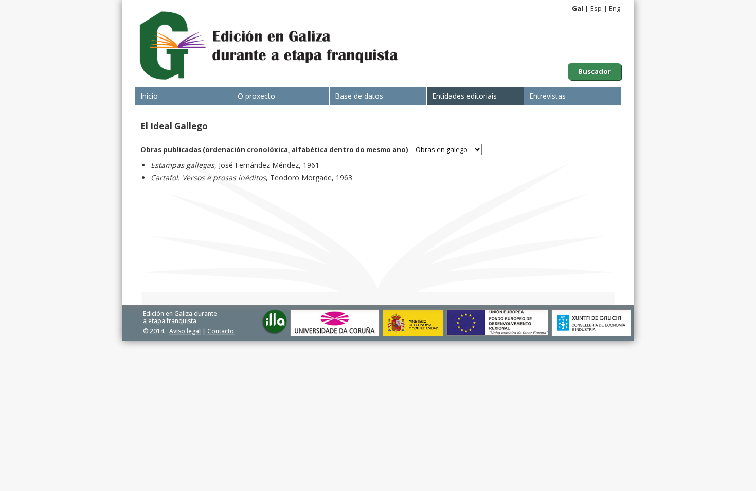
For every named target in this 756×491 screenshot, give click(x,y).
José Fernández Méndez (259, 165)
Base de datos (359, 96)
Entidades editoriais (464, 96)
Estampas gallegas (182, 165)
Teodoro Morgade (301, 177)
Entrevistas (547, 96)
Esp (596, 8)
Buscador (594, 71)
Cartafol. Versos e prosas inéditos (208, 177)
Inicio (149, 96)
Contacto (220, 331)
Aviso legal (185, 331)
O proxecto (256, 96)
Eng (614, 8)
